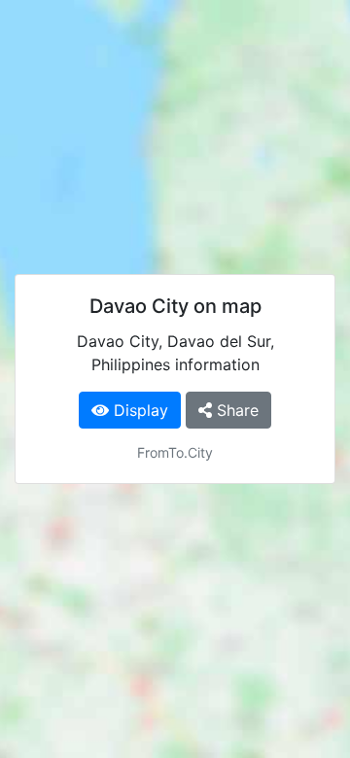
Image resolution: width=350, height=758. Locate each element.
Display (138, 410)
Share (235, 410)
